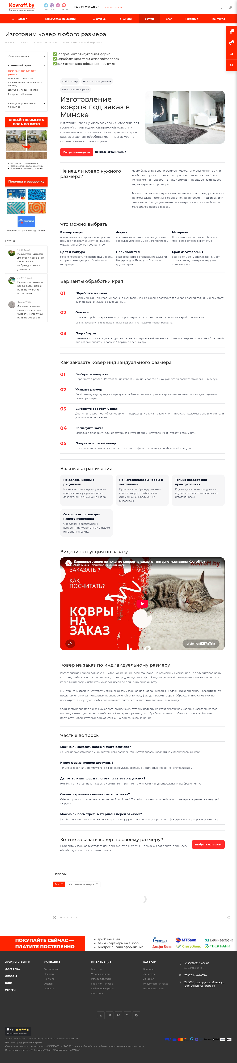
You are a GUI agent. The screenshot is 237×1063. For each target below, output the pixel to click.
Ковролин (149, 969)
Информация (101, 962)
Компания (52, 962)
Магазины (97, 969)
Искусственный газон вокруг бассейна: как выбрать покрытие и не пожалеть (30, 288)
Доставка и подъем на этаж (23, 90)
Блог (8, 983)
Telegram (109, 1015)
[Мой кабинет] (230, 8)
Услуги (10, 990)
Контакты (49, 978)
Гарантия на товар (102, 983)
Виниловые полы (153, 988)
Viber (127, 1015)
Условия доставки (101, 978)
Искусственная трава (155, 983)
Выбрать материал (76, 152)
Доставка (12, 969)
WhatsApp (136, 1015)
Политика (97, 993)
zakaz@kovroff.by (195, 975)
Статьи (10, 241)
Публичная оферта (102, 988)
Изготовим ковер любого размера (22, 72)
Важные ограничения (110, 151)
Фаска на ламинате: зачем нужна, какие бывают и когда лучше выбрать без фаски (30, 312)
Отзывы (48, 983)
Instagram (101, 1015)
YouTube (118, 1015)
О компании (51, 969)
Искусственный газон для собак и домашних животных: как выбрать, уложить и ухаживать (30, 261)
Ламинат (148, 978)
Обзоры (11, 976)
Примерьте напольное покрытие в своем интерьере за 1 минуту (25, 82)
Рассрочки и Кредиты (20, 94)
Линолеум (149, 974)
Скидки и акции (17, 962)
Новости (49, 974)
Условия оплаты (100, 974)
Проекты (49, 988)
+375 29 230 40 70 (86, 7)
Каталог (149, 962)
